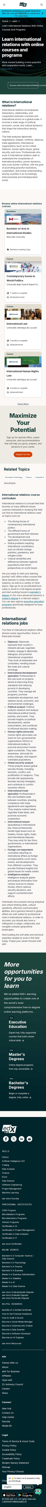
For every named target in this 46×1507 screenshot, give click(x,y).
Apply (28, 1487)
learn (14, 21)
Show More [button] (23, 404)
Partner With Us (10, 1363)
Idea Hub (6, 1408)
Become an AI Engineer (13, 1337)
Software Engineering (12, 1184)
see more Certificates (12, 1244)
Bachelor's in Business (12, 1270)
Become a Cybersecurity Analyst (17, 1325)
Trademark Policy (11, 1458)
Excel (4, 1177)
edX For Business (11, 1371)
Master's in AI (8, 1282)
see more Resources (11, 1343)
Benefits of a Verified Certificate (16, 1310)
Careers (6, 1388)
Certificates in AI (9, 1226)
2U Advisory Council (12, 1384)
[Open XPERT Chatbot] (38, 1490)
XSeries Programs (10, 1222)
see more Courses (10, 1198)
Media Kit (7, 1425)
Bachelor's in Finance (12, 1266)
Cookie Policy (9, 1450)
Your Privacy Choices (13, 1471)
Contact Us (7, 1413)
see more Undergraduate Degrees (18, 1292)
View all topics (10, 483)
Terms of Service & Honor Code (18, 1441)
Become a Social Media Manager (17, 1321)
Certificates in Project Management (18, 1230)
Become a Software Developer (16, 1333)
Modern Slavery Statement (15, 1463)
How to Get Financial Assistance (17, 1314)
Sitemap (6, 1467)
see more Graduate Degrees (15, 1295)
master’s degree (10, 598)
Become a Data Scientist (13, 1329)
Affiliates (6, 1375)
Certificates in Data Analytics (15, 1234)
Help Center (8, 1417)
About (5, 1367)
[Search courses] (41, 4)
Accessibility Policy (12, 1454)
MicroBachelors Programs (14, 1218)
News (5, 1393)
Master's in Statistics (11, 1278)
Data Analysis (8, 1169)
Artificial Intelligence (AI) (13, 1161)
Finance (29, 477)
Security (6, 1421)
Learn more (23, 16)
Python (5, 1157)
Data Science (8, 1181)
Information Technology (13, 477)
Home (5, 21)
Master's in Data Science (13, 1286)
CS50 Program (9, 1210)
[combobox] (23, 85)
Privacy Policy (9, 1445)
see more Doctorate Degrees (15, 1298)
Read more (7, 69)
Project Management (11, 1188)
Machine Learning (10, 1192)
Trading (5, 1165)
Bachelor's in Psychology (14, 1262)
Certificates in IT (9, 1238)
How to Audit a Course (12, 1318)
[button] (6, 1139)
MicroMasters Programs (13, 1214)
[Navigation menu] (4, 4)
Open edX (7, 1380)
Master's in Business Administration (18, 1274)
